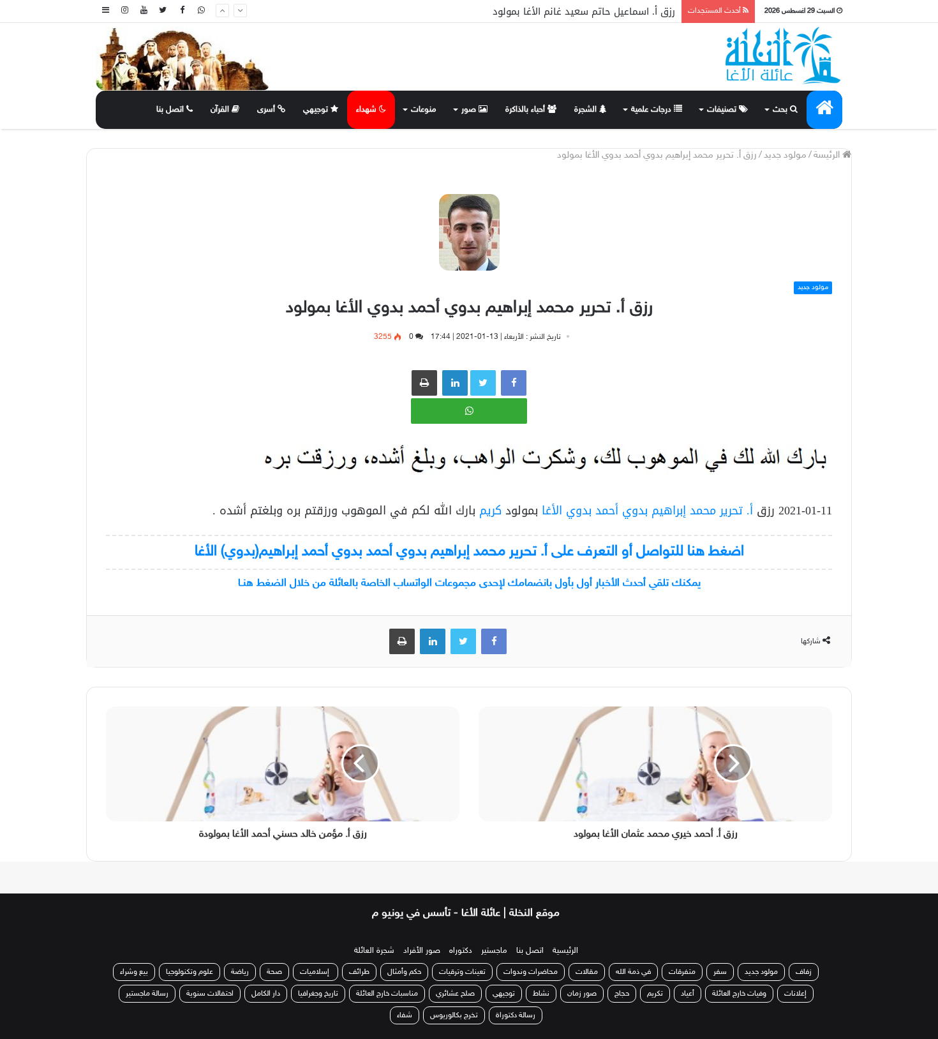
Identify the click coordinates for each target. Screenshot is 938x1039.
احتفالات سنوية (210, 993)
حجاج (621, 993)
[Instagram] (124, 11)
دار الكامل (265, 993)
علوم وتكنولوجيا (189, 972)
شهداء (367, 110)
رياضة (240, 972)
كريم (488, 510)
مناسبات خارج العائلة (387, 993)
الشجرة (586, 110)
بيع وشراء (134, 972)
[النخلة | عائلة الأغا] (784, 55)
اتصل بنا (171, 110)
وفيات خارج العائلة (739, 993)
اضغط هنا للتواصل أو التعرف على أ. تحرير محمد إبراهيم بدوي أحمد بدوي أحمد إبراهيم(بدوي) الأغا (469, 551)
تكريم (655, 993)
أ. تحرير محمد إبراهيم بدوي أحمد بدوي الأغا (647, 510)
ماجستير (494, 951)
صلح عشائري (455, 993)
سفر (720, 972)
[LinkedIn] (432, 641)
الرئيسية (565, 951)
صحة (274, 972)
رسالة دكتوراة (515, 1015)
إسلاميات (315, 972)
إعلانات (795, 993)
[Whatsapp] (201, 11)
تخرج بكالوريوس (454, 1015)
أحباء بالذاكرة (526, 110)
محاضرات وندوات (530, 972)
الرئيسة (828, 155)
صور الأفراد (421, 951)
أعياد (687, 993)
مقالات (587, 972)
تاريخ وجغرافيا (318, 993)
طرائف (359, 972)
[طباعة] (424, 383)
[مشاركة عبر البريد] (455, 383)
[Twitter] (162, 11)
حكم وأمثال (404, 972)
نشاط (541, 993)
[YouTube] (143, 11)
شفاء (404, 1015)
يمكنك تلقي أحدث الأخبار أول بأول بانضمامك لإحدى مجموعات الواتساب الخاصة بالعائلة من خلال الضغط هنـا (469, 583)
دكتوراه (460, 951)
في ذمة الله (633, 972)
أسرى (267, 110)
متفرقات (682, 972)
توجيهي (317, 110)
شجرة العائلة (374, 951)
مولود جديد (785, 155)
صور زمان (582, 993)
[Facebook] (181, 11)
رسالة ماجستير (147, 993)
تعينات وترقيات (462, 972)
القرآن (221, 110)
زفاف (804, 972)
